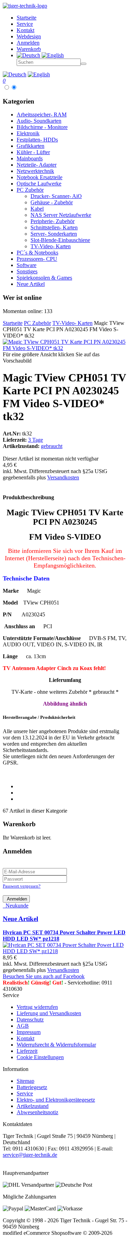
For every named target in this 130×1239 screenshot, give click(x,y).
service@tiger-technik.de (30, 1155)
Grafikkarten (30, 146)
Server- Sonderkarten (54, 234)
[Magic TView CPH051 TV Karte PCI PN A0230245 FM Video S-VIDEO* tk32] (65, 348)
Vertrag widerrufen (37, 1007)
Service (25, 1093)
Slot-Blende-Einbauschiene (60, 240)
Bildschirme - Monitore (42, 127)
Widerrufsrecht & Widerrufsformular (56, 1045)
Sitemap (25, 1081)
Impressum (29, 1032)
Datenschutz (30, 1020)
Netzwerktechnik (35, 171)
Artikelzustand (33, 1106)
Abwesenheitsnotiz (37, 1112)
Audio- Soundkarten (39, 121)
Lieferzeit (27, 1051)
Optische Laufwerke (39, 184)
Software (26, 265)
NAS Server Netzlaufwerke (61, 215)
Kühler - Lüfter (33, 152)
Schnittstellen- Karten (54, 227)
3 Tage (35, 440)
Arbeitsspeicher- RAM (42, 114)
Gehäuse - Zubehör (52, 202)
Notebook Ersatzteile (39, 177)
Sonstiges (27, 271)
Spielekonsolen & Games (44, 278)
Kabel (37, 209)
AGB (23, 1026)
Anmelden (16, 899)
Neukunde (15, 906)
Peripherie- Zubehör (53, 221)
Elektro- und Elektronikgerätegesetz (56, 1100)
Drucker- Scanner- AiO (56, 196)
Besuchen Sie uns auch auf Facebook (44, 976)
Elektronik (28, 133)
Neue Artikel (31, 284)
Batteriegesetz (32, 1087)
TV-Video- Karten (51, 246)
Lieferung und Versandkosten (49, 1013)
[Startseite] (25, 6)
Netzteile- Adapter (37, 165)
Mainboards (30, 158)
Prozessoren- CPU (37, 259)
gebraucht (51, 446)
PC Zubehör (30, 190)
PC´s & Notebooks (37, 253)
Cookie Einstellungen (40, 1057)
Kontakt (25, 1038)
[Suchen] (83, 64)
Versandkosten (63, 477)
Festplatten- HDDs (37, 140)
